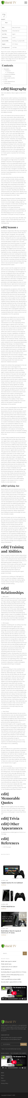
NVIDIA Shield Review (8, 906)
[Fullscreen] (25, 999)
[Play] (3, 999)
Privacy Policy (4, 1083)
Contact (3, 1080)
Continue (3, 885)
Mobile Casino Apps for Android (8, 961)
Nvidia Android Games (6, 964)
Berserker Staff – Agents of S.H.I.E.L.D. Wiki (11, 982)
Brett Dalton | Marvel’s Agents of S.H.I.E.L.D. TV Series (11, 932)
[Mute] (22, 999)
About (2, 1075)
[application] (14, 993)
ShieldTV (3, 19)
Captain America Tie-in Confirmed (12, 883)
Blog (2, 1078)
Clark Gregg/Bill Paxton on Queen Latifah (11, 979)
